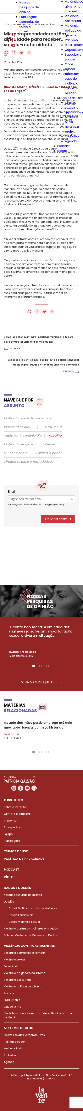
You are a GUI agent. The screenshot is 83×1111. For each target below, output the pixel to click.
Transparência (13, 827)
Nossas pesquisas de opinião (29, 7)
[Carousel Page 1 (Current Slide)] (33, 666)
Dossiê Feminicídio (21, 915)
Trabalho (72, 136)
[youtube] (13, 46)
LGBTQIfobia (12, 1000)
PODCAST (11, 869)
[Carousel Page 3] (43, 666)
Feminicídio (32, 436)
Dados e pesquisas (22, 652)
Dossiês (9, 902)
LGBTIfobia (53, 427)
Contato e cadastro (17, 814)
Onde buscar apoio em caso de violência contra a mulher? (72, 78)
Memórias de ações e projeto (29, 26)
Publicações (28, 17)
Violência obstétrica (17, 980)
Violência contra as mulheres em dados (31, 928)
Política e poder (49, 453)
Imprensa (10, 820)
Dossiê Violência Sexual (24, 922)
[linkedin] (13, 50)
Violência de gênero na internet (29, 444)
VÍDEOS (9, 877)
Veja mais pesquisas (38, 682)
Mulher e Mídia (16, 453)
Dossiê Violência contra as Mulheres (33, 908)
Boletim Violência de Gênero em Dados (30, 935)
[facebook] (13, 41)
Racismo (71, 40)
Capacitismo (12, 1007)
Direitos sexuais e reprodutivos (28, 461)
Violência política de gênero (73, 30)
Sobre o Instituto (15, 807)
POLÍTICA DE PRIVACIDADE (24, 859)
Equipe (8, 834)
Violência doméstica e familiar (29, 418)
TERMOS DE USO (16, 851)
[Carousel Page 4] (47, 666)
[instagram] (13, 36)
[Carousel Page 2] (38, 666)
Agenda (71, 141)
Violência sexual (17, 427)
